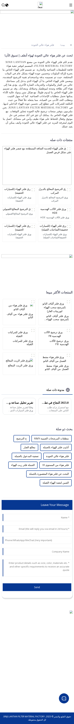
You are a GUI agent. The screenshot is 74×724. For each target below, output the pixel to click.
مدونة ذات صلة (55, 390)
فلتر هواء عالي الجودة (42, 44)
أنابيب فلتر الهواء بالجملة (56, 447)
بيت (63, 44)
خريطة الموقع (66, 652)
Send (37, 587)
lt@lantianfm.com (63, 627)
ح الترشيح (21, 438)
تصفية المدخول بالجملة (27, 456)
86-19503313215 (64, 622)
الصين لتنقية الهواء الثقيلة (56, 482)
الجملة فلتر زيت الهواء (23, 465)
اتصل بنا (69, 644)
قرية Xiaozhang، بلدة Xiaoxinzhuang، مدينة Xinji (50, 618)
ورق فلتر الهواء (66, 669)
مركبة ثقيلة (68, 678)
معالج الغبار (29, 447)
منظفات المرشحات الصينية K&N (51, 438)
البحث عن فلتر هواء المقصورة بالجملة (49, 474)
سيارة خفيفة (67, 673)
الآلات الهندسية (66, 682)
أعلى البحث (67, 648)
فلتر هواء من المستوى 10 (55, 465)
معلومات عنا (67, 639)
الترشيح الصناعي (65, 686)
